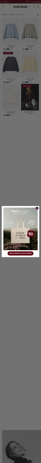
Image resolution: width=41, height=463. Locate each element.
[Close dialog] (37, 208)
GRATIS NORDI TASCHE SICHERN (20, 253)
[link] (20, 229)
